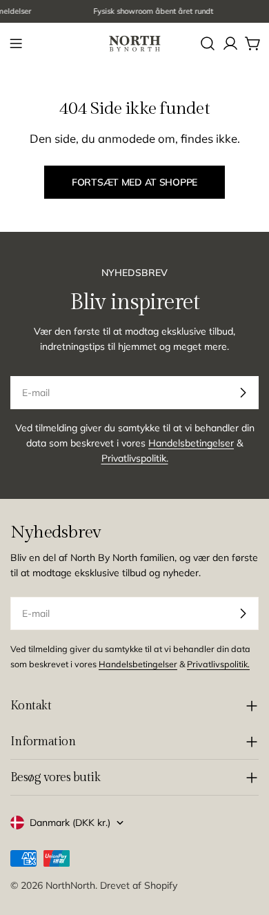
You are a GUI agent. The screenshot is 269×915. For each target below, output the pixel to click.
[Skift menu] (16, 43)
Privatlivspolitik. (134, 458)
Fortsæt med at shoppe (134, 182)
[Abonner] (242, 392)
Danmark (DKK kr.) (70, 822)
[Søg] (207, 43)
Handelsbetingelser (191, 443)
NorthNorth (70, 885)
